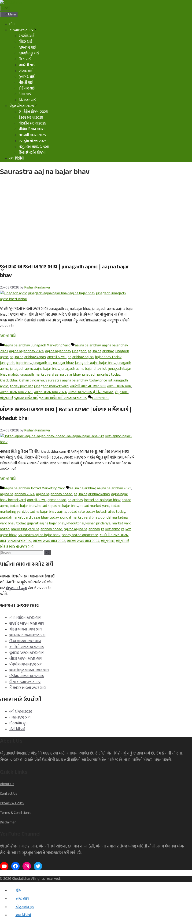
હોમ (12, 24)
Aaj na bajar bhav (17, 346)
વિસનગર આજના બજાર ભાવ (27, 688)
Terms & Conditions (15, 813)
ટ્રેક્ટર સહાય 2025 (31, 118)
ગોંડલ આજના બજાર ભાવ (25, 630)
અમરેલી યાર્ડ (27, 65)
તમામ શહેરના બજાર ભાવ (25, 618)
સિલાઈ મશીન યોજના (32, 153)
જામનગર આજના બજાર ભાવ (27, 635)
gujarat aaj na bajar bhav (46, 524)
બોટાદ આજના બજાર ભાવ (25, 659)
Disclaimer (8, 823)
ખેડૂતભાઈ (6, 398)
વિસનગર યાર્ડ (27, 100)
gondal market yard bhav (79, 518)
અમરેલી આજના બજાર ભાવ (26, 647)
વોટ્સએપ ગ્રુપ (18, 723)
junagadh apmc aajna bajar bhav (34, 369)
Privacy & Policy (12, 803)
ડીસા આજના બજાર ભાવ (25, 682)
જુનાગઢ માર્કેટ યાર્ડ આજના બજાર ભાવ (63, 398)
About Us (7, 784)
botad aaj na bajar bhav (102, 500)
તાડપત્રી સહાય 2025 (32, 135)
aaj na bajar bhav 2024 (26, 351)
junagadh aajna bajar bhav (95, 363)
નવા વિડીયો (16, 159)
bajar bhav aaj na (81, 357)
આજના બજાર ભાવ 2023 (16, 392)
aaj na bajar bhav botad (54, 494)
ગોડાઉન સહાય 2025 (32, 124)
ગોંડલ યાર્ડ (25, 42)
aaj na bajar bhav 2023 (114, 488)
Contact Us (8, 794)
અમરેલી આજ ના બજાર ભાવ (88, 386)
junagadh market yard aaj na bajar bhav (50, 375)
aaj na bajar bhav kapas (28, 357)
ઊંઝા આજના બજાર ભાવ (25, 641)
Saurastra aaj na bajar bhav (66, 381)
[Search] (47, 552)
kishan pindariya (31, 381)
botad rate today (81, 512)
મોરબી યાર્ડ (26, 83)
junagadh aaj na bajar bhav (53, 363)
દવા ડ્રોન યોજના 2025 (33, 141)
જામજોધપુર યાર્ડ (29, 54)
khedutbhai (9, 381)
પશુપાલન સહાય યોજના (34, 147)
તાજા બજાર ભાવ (19, 718)
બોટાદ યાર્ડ (26, 71)
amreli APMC (56, 357)
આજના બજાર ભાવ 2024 (50, 392)
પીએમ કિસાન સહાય (31, 129)
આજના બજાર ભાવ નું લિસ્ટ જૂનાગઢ (90, 392)
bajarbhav (23, 363)
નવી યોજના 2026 (20, 712)
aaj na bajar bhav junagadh (65, 351)
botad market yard (94, 506)
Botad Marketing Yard (48, 488)
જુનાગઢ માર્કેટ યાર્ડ (26, 398)
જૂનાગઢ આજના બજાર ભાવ (26, 653)
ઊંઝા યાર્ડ (25, 59)
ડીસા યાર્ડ (25, 94)
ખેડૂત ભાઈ (121, 392)
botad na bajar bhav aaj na (46, 512)
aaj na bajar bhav (88, 346)
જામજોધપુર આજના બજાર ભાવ (29, 670)
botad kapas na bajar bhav (57, 506)
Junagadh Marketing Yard (50, 346)
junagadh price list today (101, 375)
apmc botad (57, 500)
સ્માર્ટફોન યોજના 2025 (33, 112)
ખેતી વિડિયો (17, 729)
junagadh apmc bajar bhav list (84, 369)
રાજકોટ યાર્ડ (26, 36)
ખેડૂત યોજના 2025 (21, 106)
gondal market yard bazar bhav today (29, 518)
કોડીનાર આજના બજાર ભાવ (26, 676)
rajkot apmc (110, 529)
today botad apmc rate (80, 535)
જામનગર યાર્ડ (27, 48)
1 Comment (100, 398)
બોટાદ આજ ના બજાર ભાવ (16, 547)
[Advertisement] (67, 220)
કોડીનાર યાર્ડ (27, 89)
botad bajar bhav (23, 506)
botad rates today (110, 512)
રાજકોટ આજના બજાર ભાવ (26, 624)
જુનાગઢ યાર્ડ (27, 77)
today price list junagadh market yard (39, 386)
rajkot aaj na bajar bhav (82, 529)
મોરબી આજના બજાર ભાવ (25, 665)
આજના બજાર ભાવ (21, 30)
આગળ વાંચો (8, 336)
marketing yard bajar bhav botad (36, 529)
